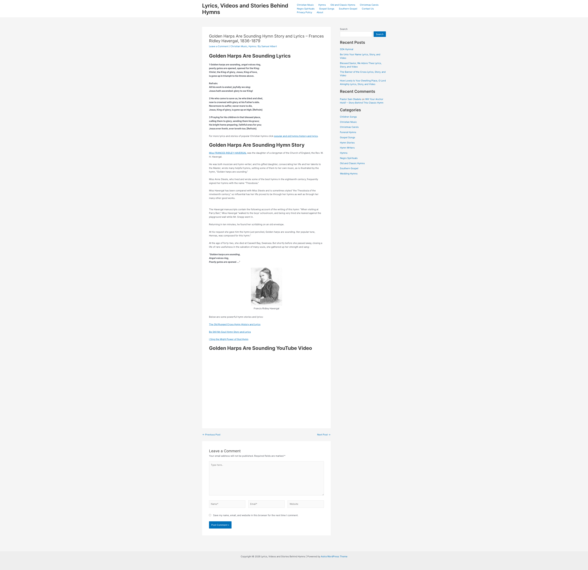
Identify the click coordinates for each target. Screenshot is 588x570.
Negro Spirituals (306, 8)
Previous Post (211, 434)
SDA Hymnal (346, 49)
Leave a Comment (218, 46)
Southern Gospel (348, 8)
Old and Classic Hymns (342, 4)
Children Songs (348, 116)
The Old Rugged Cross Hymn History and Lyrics (234, 324)
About (320, 12)
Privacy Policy (304, 12)
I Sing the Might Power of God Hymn (228, 339)
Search (344, 29)
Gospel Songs (326, 8)
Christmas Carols (369, 4)
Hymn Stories (347, 142)
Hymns (322, 4)
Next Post (323, 434)
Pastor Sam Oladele (350, 99)
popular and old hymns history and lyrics (296, 136)
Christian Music (305, 4)
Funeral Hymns (348, 132)
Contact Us (368, 8)
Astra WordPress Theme (334, 556)
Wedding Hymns (349, 173)
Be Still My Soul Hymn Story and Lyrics (230, 331)
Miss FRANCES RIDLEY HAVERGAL (228, 152)
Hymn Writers (347, 147)
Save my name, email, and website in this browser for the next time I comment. (255, 515)
